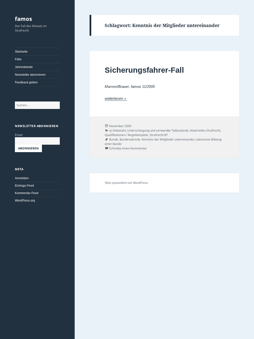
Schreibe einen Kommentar (128, 148)
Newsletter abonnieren (30, 74)
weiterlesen (116, 98)
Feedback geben (26, 82)
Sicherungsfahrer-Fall (144, 70)
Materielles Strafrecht (205, 130)
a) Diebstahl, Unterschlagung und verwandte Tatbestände (149, 130)
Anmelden (22, 178)
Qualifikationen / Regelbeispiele (126, 135)
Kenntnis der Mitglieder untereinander (168, 139)
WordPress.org (25, 200)
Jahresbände (24, 67)
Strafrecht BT (159, 135)
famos (23, 18)
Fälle (18, 59)
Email (19, 135)
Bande (113, 139)
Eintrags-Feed (24, 185)
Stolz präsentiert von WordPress (126, 183)
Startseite (21, 51)
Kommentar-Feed (26, 193)
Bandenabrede (130, 139)
